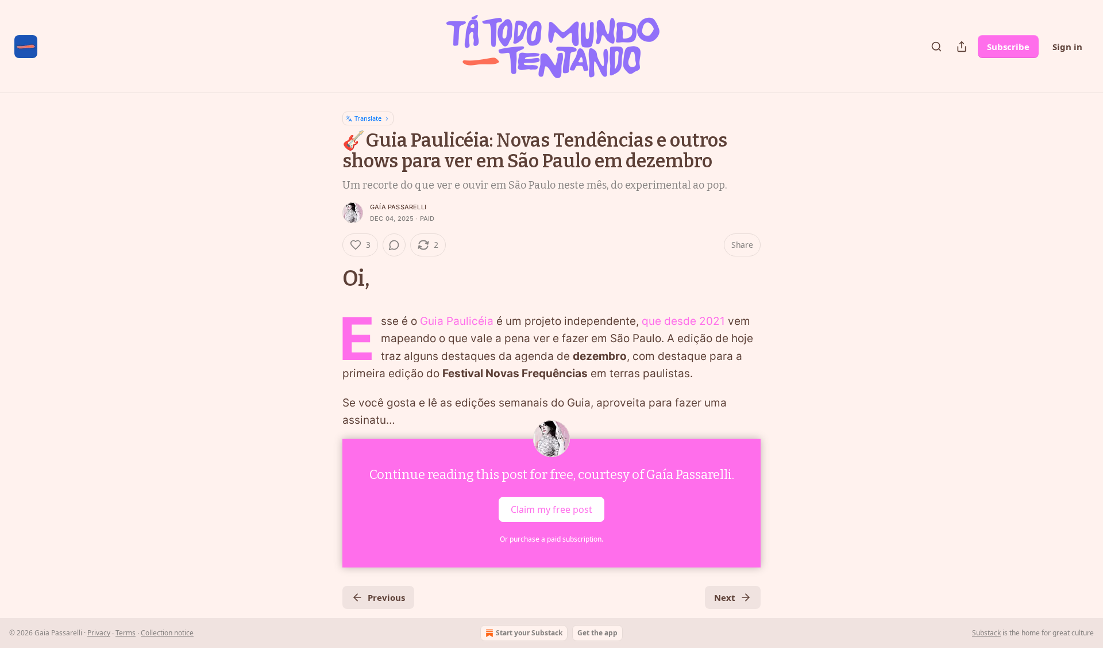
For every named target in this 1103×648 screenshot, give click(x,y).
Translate (367, 118)
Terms (125, 633)
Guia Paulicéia (456, 321)
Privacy (98, 633)
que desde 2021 (683, 321)
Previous (386, 597)
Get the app (597, 633)
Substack (986, 633)
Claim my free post (551, 509)
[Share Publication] (961, 46)
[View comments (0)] (394, 244)
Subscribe (1008, 46)
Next (724, 597)
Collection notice (167, 633)
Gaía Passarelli (398, 207)
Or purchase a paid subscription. (551, 539)
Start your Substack (529, 633)
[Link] (326, 278)
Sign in (1067, 46)
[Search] (936, 46)
